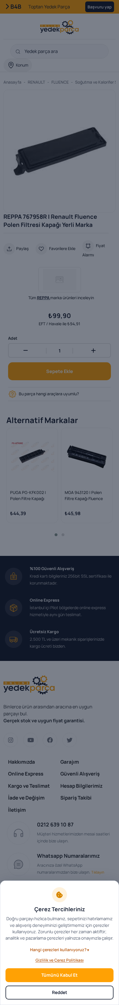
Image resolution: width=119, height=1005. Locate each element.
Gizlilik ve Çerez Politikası (60, 960)
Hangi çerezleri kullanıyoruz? (58, 949)
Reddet (59, 992)
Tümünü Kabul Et (59, 975)
